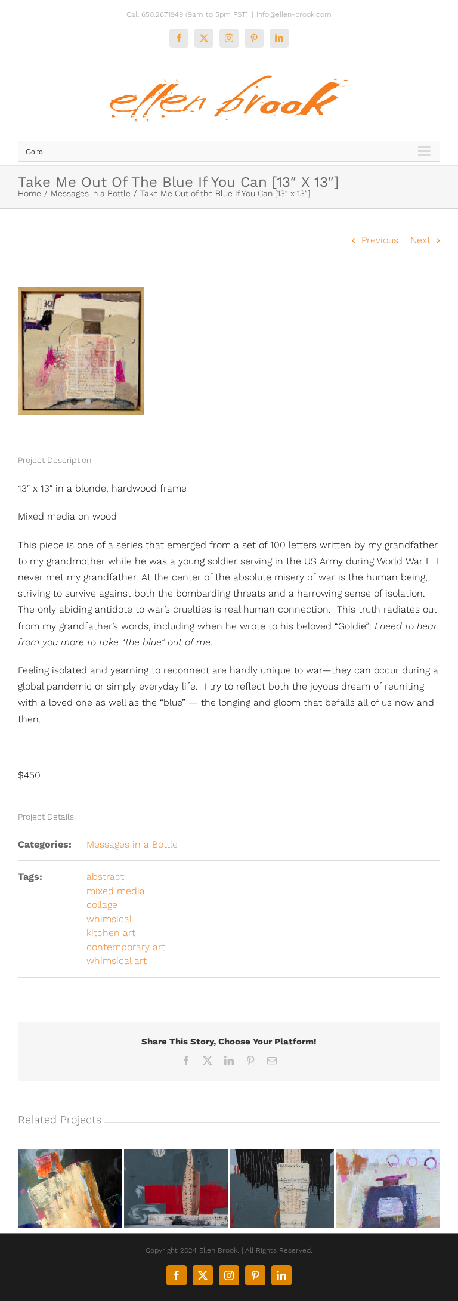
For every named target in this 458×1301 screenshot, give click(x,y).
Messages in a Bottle (132, 844)
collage (101, 904)
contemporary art (125, 947)
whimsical (109, 919)
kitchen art (110, 932)
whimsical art (116, 960)
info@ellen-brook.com (294, 14)
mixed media (115, 891)
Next (420, 240)
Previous (379, 240)
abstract (105, 876)
